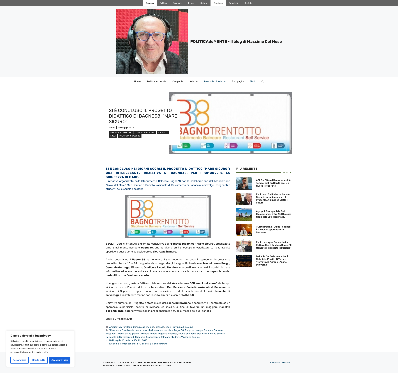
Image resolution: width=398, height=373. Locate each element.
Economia (177, 3)
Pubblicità (233, 3)
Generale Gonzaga (213, 330)
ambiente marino (133, 330)
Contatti (248, 3)
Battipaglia (238, 81)
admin (112, 127)
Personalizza (19, 360)
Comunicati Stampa (145, 132)
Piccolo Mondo (149, 333)
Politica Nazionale (156, 81)
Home (137, 81)
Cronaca (150, 3)
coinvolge (197, 330)
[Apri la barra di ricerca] (262, 81)
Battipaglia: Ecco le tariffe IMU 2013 (128, 340)
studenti (175, 337)
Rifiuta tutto (38, 360)
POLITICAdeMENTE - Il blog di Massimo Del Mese (236, 41)
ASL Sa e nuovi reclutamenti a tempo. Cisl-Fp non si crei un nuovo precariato (273, 183)
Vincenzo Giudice (190, 337)
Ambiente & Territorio (121, 132)
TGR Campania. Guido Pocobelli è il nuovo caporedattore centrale (273, 229)
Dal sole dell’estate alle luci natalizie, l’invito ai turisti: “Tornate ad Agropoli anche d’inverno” (272, 260)
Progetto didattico (167, 333)
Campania (177, 81)
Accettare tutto (59, 360)
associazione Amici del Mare (158, 330)
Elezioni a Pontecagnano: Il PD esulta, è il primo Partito (138, 343)
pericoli (136, 333)
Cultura (203, 3)
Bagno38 (179, 330)
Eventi (191, 3)
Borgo (188, 330)
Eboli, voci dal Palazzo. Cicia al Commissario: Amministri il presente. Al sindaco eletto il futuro (273, 198)
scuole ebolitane (187, 333)
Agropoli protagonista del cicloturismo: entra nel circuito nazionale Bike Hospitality (273, 214)
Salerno (193, 81)
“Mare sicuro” (116, 330)
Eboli (252, 81)
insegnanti (111, 333)
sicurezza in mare (206, 333)
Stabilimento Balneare (158, 337)
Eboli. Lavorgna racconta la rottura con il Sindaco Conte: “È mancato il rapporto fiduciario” (274, 245)
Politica (163, 3)
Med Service (124, 333)
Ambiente (218, 3)
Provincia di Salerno (215, 81)
